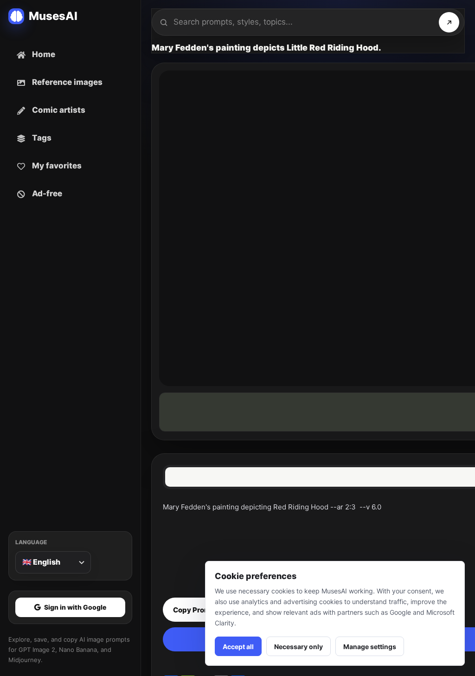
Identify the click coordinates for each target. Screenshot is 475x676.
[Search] (449, 22)
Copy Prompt (195, 609)
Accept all (238, 646)
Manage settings (369, 646)
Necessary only (298, 646)
